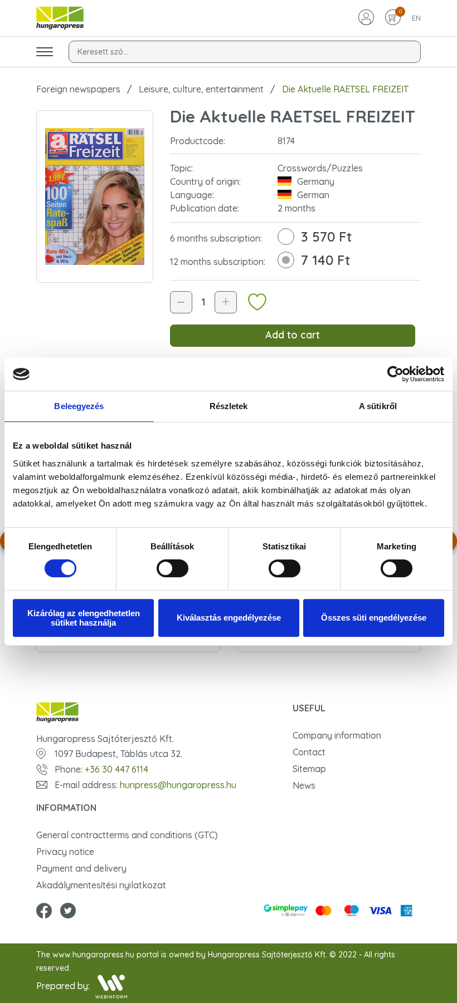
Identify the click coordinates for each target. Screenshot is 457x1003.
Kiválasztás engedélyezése (229, 617)
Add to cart (292, 334)
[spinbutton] (203, 302)
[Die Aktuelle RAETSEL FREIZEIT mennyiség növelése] (226, 302)
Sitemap (309, 768)
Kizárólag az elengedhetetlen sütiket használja (83, 617)
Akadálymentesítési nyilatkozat (101, 885)
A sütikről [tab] (378, 406)
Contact (309, 752)
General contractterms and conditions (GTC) (127, 834)
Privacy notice (65, 851)
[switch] (172, 568)
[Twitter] (68, 912)
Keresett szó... (102, 52)
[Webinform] (111, 987)
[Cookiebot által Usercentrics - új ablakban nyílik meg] (395, 374)
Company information (337, 735)
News (304, 785)
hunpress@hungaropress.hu (178, 784)
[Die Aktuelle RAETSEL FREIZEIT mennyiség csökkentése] (181, 302)
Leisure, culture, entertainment (201, 89)
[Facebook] (44, 912)
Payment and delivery (81, 868)
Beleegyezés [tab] (79, 406)
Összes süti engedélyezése (373, 617)
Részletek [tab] (229, 406)
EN (416, 17)
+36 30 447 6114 (116, 769)
